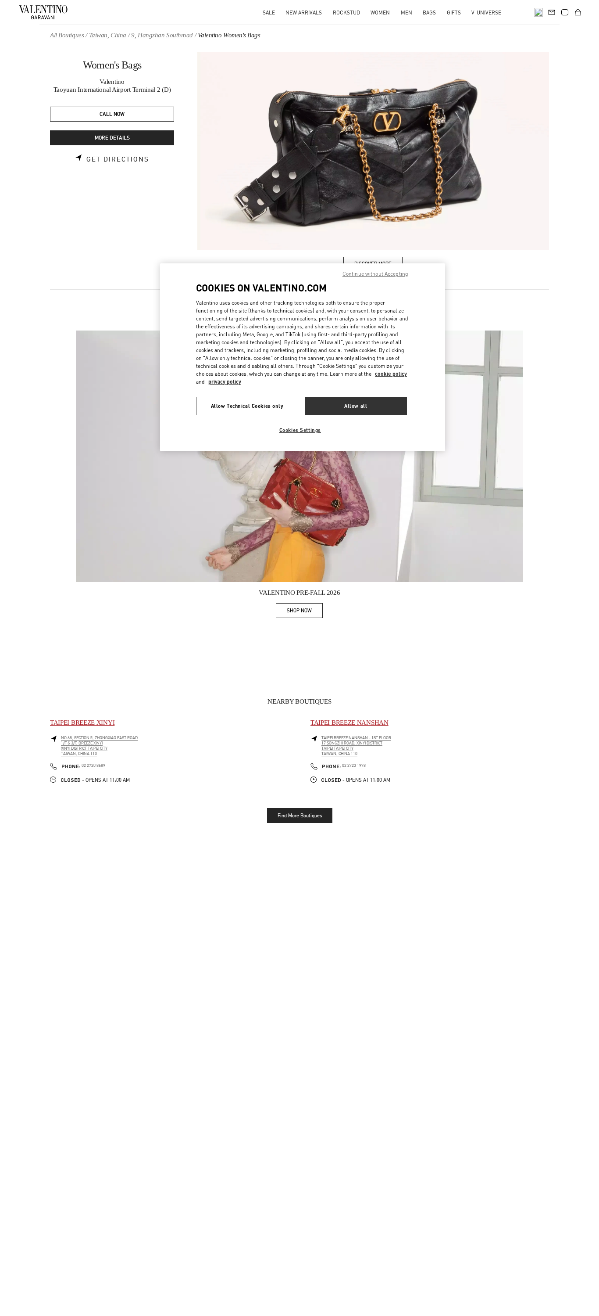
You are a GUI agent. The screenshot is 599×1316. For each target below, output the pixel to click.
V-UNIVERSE (486, 12)
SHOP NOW (305, 612)
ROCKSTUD (346, 12)
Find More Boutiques (300, 816)
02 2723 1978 (354, 765)
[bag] (578, 12)
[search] (538, 12)
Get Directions (117, 159)
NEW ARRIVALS (303, 12)
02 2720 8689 (93, 765)
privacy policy (224, 381)
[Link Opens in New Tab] (299, 456)
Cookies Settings (300, 429)
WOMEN (380, 12)
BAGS (429, 12)
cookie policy (391, 373)
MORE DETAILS (112, 138)
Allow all (355, 405)
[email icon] (551, 11)
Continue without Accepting (375, 273)
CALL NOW (112, 114)
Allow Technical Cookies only (247, 405)
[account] (564, 12)
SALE (269, 12)
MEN (406, 12)
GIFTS (454, 12)
